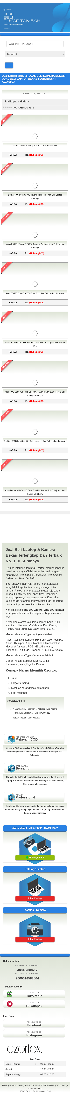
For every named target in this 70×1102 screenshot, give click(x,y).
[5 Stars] (11, 107)
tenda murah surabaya (35, 1098)
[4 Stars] (9, 107)
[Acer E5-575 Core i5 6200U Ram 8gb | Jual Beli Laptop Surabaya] (35, 303)
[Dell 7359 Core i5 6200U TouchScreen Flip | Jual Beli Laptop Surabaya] (35, 204)
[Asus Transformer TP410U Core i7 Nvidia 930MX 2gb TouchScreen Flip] (35, 352)
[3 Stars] (7, 107)
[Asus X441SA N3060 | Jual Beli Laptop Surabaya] (35, 155)
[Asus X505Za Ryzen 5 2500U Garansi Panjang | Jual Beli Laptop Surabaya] (35, 254)
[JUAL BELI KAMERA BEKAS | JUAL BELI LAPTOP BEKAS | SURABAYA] (35, 31)
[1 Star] (3, 107)
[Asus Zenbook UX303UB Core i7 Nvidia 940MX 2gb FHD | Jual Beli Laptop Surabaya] (35, 500)
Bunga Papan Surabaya (35, 1095)
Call (49, 1091)
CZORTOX (44, 1085)
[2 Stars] (5, 107)
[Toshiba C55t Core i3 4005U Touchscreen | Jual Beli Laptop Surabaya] (35, 451)
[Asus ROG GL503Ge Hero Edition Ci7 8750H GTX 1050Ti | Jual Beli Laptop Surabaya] (35, 401)
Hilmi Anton (40, 1091)
